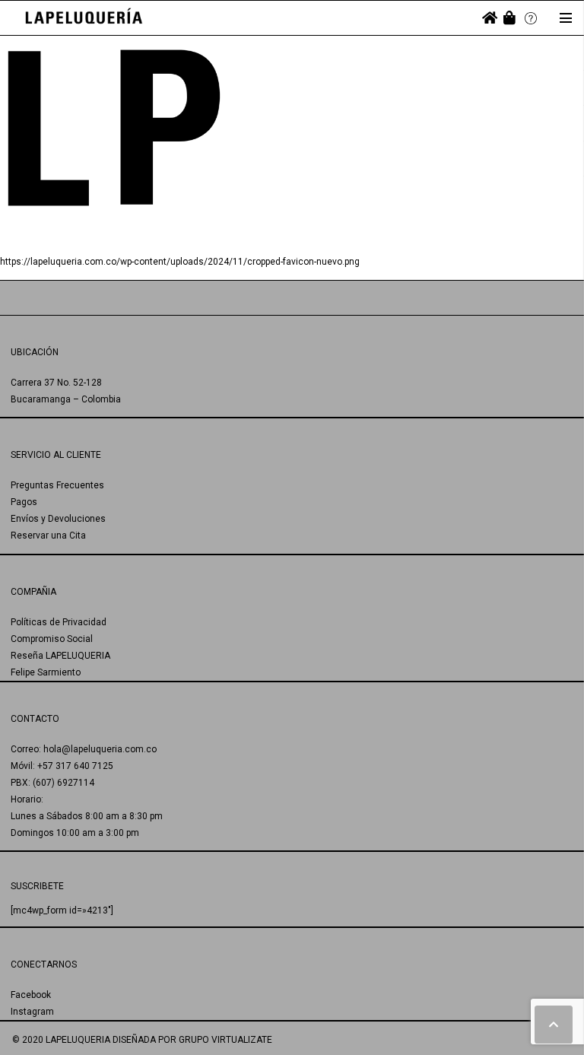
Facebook (31, 995)
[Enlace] (84, 18)
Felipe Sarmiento (46, 672)
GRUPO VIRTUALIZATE (225, 1039)
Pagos (24, 502)
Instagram (32, 1011)
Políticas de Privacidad (58, 622)
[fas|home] (489, 18)
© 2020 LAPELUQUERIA (61, 1039)
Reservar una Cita (48, 535)
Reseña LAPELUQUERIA (60, 655)
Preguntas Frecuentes (57, 485)
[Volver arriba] (554, 1025)
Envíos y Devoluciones (58, 518)
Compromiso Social (52, 639)
